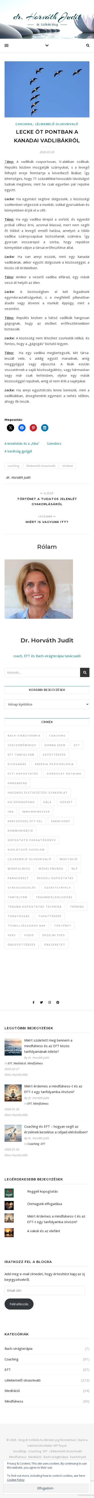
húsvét (66, 802)
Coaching (24, 124)
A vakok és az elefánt (43, 1231)
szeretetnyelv (57, 887)
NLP (75, 868)
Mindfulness (35, 1063)
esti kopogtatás (23, 773)
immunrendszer (36, 811)
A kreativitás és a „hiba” (22, 443)
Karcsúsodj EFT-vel (25, 821)
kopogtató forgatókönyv (32, 840)
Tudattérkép (50, 916)
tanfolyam (17, 897)
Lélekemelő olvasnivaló (56, 124)
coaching (13, 466)
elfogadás (17, 764)
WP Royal (59, 1445)
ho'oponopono (21, 802)
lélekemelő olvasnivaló (40, 466)
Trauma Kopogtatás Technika (35, 906)
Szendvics (54, 443)
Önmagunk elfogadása (44, 1203)
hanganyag (17, 783)
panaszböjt (18, 878)
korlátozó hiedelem (26, 849)
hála (47, 802)
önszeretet (54, 944)
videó (29, 935)
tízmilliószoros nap (27, 925)
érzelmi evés (53, 935)
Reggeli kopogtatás (42, 1191)
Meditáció (19, 1063)
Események (78, 1457)
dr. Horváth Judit (47, 16)
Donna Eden (55, 745)
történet (68, 466)
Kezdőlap (19, 1451)
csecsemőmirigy (22, 745)
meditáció (69, 859)
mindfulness (19, 868)
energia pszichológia (54, 764)
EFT (77, 745)
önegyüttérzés (22, 944)
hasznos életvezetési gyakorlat (38, 792)
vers (12, 935)
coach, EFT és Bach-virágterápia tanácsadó (47, 656)
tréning (77, 906)
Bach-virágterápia (24, 735)
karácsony (60, 821)
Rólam (47, 546)
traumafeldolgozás (54, 897)
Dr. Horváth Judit (47, 640)
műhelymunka (51, 868)
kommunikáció (20, 830)
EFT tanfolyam (21, 754)
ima (11, 811)
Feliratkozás (19, 1304)
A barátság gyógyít (18, 451)
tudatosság (19, 916)
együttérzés (54, 754)
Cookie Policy (15, 1480)
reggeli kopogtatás (55, 878)
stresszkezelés (22, 887)
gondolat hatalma (64, 773)
